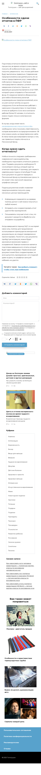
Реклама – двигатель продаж (19, 629)
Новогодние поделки (16, 496)
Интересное (13, 483)
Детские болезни (15, 470)
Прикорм (12, 521)
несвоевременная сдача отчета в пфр (17, 126)
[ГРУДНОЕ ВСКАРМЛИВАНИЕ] (20, 408)
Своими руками (14, 542)
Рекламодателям (11, 742)
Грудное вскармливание (17, 462)
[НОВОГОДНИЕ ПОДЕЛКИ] (20, 369)
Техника (11, 550)
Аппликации (13, 441)
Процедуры (12, 525)
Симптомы (12, 546)
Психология (13, 529)
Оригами (11, 500)
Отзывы (7, 749)
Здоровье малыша (15, 479)
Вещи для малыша (15, 453)
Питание (11, 504)
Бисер (10, 449)
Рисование (12, 538)
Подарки (11, 508)
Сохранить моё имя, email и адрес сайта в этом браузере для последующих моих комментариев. (20, 334)
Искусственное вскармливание (20, 487)
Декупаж (11, 466)
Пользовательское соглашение (17, 730)
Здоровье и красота (16, 474)
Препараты (12, 517)
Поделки (11, 512)
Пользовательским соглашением (13, 329)
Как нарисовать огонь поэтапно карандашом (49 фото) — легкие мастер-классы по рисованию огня (20, 586)
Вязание (11, 458)
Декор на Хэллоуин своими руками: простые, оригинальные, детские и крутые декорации (20, 375)
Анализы (11, 436)
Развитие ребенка (15, 534)
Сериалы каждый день (14, 721)
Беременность (13, 445)
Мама (10, 491)
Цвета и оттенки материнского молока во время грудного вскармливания (19, 414)
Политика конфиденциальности (18, 736)
